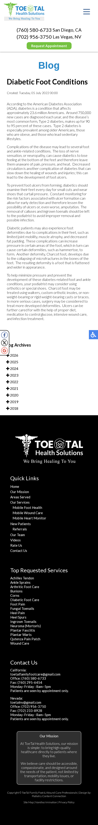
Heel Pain (17, 613)
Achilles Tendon (22, 578)
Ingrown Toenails (23, 621)
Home (14, 486)
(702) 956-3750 (34, 37)
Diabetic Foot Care (24, 600)
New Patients (20, 524)
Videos (15, 540)
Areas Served (20, 497)
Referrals (20, 529)
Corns (14, 595)
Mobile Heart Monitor (29, 518)
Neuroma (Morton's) (25, 626)
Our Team (17, 535)
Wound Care (19, 643)
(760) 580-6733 (34, 30)
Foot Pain (17, 604)
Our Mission (19, 492)
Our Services (20, 502)
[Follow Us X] (4, 342)
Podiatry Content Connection (49, 796)
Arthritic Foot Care (24, 587)
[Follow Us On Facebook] (4, 335)
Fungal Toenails (22, 608)
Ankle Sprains (20, 582)
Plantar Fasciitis (22, 630)
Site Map (28, 802)
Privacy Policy (67, 802)
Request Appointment (49, 46)
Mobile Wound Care (28, 513)
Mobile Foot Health (27, 507)
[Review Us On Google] (4, 350)
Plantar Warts (21, 634)
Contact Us (18, 550)
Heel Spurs (18, 617)
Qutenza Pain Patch (25, 639)
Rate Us (16, 545)
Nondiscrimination (46, 802)
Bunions (16, 591)
